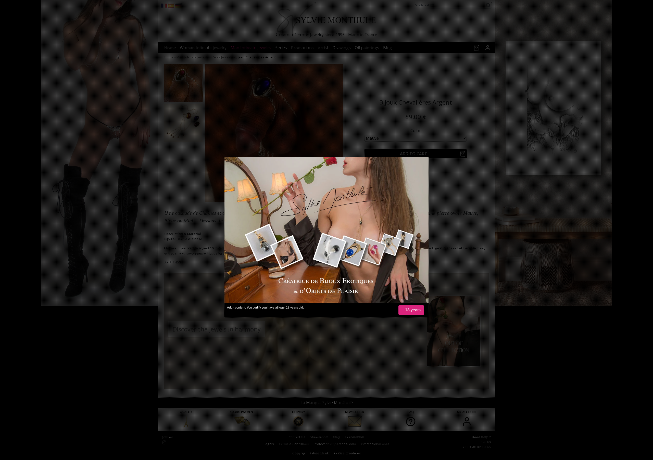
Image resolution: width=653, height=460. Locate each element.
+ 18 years (411, 310)
